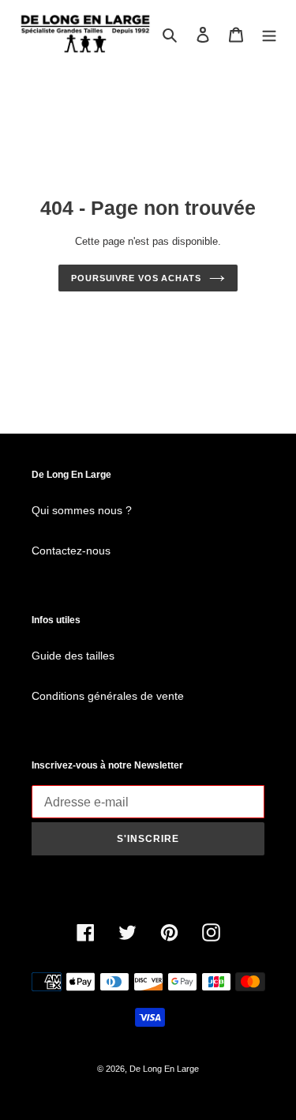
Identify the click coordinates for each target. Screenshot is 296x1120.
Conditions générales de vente (108, 696)
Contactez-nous (71, 550)
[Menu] (269, 34)
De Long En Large (164, 1068)
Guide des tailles (73, 655)
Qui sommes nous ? (82, 510)
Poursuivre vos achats (136, 278)
